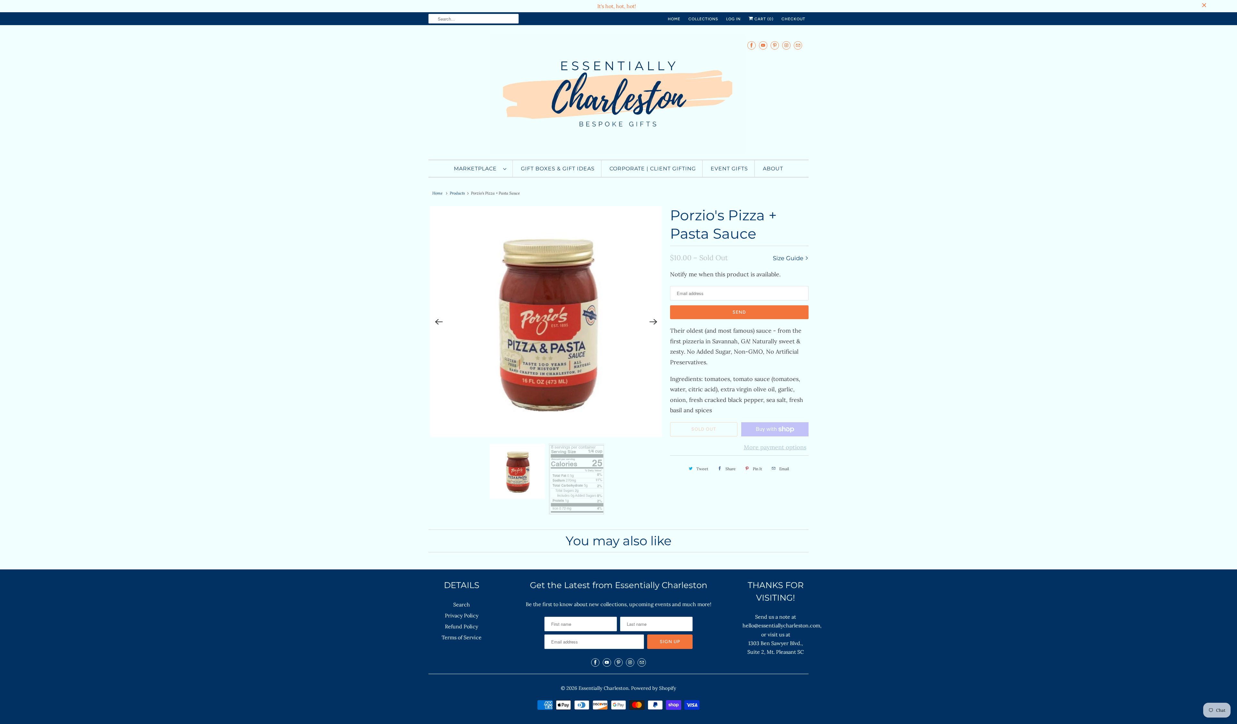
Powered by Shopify (653, 688)
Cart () (763, 19)
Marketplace (477, 169)
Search (461, 604)
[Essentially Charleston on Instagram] (786, 45)
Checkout (793, 19)
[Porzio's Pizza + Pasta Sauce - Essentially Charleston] (546, 321)
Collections (703, 19)
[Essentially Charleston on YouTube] (763, 45)
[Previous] (439, 322)
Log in (733, 19)
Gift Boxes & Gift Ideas (558, 169)
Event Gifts (729, 169)
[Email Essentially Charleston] (798, 45)
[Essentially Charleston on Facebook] (751, 45)
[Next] (653, 322)
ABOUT (773, 169)
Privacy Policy (461, 615)
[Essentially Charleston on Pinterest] (775, 45)
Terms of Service (462, 637)
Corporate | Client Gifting (652, 169)
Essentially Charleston (603, 688)
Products (457, 193)
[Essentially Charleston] (618, 94)
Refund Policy (461, 626)
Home (674, 19)
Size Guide (789, 258)
